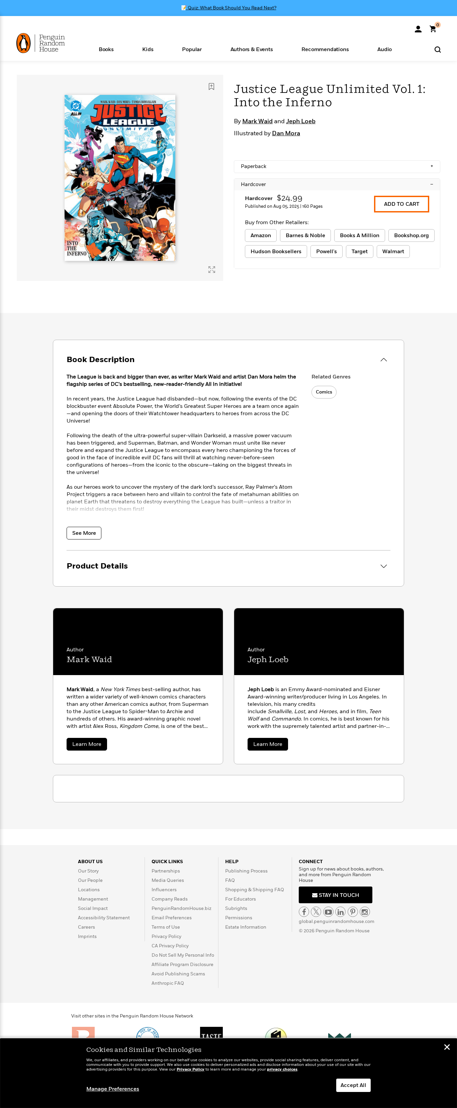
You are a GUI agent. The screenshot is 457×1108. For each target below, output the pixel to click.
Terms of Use (166, 927)
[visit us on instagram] (365, 912)
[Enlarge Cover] (211, 269)
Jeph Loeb (300, 122)
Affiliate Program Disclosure (182, 964)
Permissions (238, 918)
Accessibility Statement (104, 918)
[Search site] (438, 49)
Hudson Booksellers (276, 251)
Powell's (326, 251)
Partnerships (166, 871)
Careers (86, 927)
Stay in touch (338, 895)
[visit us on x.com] (316, 912)
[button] (106, 49)
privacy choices (282, 1069)
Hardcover (337, 184)
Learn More (89, 745)
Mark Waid (257, 122)
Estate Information (245, 927)
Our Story (88, 871)
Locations (89, 890)
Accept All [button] (353, 1085)
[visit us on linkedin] (340, 912)
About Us (90, 861)
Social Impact (93, 908)
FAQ (230, 880)
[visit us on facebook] (304, 912)
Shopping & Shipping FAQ (254, 890)
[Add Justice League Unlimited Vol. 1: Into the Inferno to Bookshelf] (211, 86)
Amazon (261, 235)
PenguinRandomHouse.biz (181, 908)
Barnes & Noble (305, 235)
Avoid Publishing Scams (178, 974)
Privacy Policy (166, 936)
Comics (324, 392)
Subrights (236, 908)
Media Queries (168, 880)
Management (93, 899)
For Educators (240, 899)
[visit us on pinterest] (353, 912)
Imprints (87, 936)
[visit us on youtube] (328, 912)
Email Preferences (172, 918)
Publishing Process (246, 871)
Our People (90, 880)
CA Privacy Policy (170, 946)
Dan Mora (286, 134)
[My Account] (418, 27)
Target (360, 251)
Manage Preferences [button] (112, 1089)
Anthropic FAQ (168, 983)
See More (84, 533)
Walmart (393, 251)
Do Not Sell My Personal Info (183, 955)
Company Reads (170, 899)
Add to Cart (401, 204)
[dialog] (228, 1073)
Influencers (164, 890)
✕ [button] (447, 1048)
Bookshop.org (411, 235)
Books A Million (359, 235)
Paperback (337, 166)
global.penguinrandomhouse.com (336, 921)
